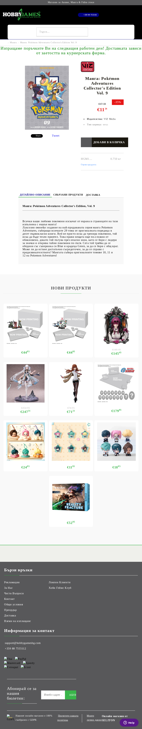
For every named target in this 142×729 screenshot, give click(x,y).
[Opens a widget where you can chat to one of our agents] (129, 723)
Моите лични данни (94, 717)
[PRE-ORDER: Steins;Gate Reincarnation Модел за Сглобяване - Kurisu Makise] (71, 383)
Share (38, 136)
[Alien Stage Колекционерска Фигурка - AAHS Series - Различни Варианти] (116, 441)
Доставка (93, 195)
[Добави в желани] (86, 142)
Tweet (55, 135)
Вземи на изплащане (17, 621)
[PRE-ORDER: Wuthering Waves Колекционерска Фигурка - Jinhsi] (25, 383)
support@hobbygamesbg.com (23, 643)
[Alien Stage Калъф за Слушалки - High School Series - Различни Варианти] (25, 441)
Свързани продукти (68, 194)
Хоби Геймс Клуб (60, 587)
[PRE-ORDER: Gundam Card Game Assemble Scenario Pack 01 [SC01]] (25, 325)
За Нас (8, 587)
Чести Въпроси (14, 593)
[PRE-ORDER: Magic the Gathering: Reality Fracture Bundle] (71, 497)
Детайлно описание (35, 194)
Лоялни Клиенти (59, 582)
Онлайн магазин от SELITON (115, 718)
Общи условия (13, 604)
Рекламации (12, 582)
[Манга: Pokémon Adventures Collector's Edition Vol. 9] (47, 128)
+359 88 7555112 (90, 15)
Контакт (9, 598)
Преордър (10, 609)
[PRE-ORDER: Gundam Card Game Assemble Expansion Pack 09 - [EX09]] (71, 325)
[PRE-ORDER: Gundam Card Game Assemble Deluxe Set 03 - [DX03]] (116, 383)
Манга (13, 42)
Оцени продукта (88, 164)
